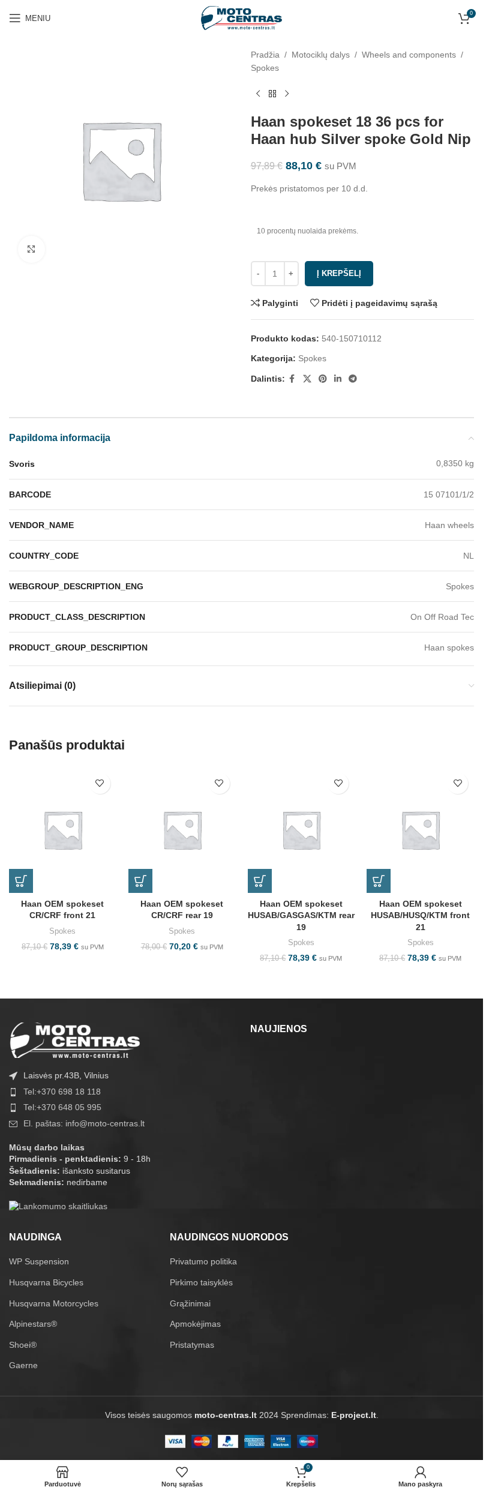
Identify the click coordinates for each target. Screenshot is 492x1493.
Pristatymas (192, 1345)
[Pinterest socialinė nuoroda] (323, 379)
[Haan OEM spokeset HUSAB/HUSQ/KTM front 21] (420, 830)
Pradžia (265, 54)
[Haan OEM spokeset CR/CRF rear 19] (182, 830)
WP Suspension (39, 1261)
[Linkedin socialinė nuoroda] (338, 379)
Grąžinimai (190, 1303)
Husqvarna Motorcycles (53, 1303)
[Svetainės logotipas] (241, 17)
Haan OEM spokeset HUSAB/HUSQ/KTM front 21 (420, 915)
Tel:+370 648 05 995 (62, 1107)
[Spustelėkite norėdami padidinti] (31, 249)
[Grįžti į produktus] (272, 94)
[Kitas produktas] (287, 94)
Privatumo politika (203, 1261)
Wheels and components (409, 54)
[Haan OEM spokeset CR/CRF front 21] (62, 830)
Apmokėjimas (195, 1324)
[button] (21, 881)
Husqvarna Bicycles (46, 1282)
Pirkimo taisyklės (201, 1282)
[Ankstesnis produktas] (258, 94)
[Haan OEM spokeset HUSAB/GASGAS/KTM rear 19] (301, 830)
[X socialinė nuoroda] (307, 379)
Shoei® (23, 1345)
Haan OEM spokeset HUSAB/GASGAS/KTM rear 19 (301, 915)
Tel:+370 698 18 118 (62, 1091)
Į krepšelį (339, 273)
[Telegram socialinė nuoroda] (353, 379)
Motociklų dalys (321, 54)
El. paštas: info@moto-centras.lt (84, 1123)
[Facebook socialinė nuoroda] (292, 379)
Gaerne (23, 1365)
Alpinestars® (33, 1324)
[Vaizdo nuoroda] (75, 1039)
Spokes (265, 68)
